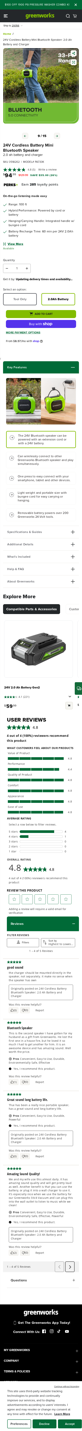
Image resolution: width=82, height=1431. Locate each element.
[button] (6, 16)
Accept (70, 1424)
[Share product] (74, 53)
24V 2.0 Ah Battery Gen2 (22, 687)
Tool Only (20, 299)
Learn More (62, 1414)
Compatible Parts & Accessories (31, 609)
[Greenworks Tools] (40, 16)
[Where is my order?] (78, 688)
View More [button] (15, 244)
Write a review (47, 169)
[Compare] (74, 62)
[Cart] (74, 16)
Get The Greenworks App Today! (44, 1322)
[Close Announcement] (75, 5)
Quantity (9, 260)
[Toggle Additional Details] (54, 544)
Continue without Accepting (66, 1386)
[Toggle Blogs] (51, 367)
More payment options (23, 333)
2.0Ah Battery (58, 299)
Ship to (11, 25)
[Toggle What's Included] (53, 557)
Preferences (19, 1424)
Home (7, 34)
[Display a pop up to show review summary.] (70, 697)
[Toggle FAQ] (49, 569)
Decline (44, 1424)
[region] (41, 1406)
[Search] (67, 16)
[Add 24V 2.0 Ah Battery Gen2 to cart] (69, 706)
